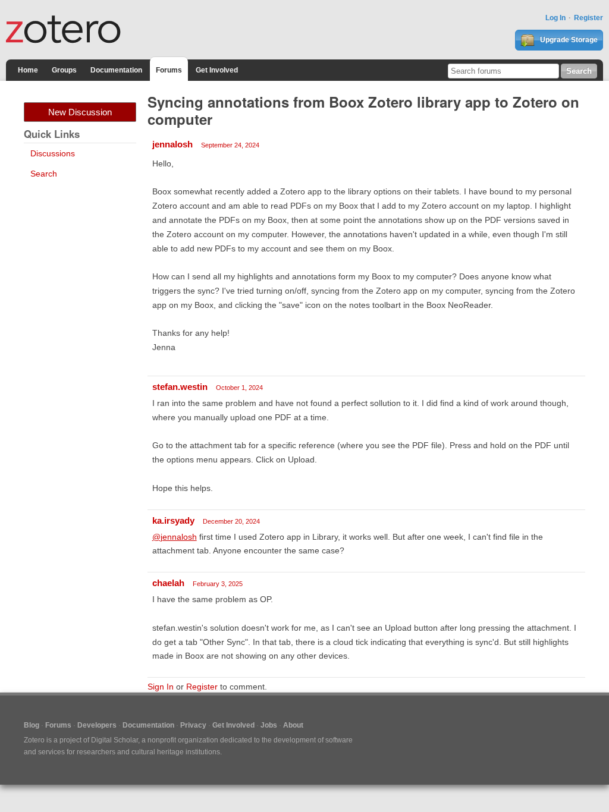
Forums (169, 70)
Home (28, 70)
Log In (555, 18)
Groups (64, 70)
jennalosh (172, 144)
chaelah (168, 583)
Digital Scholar (114, 740)
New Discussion (80, 112)
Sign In (160, 686)
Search (43, 173)
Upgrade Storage (568, 40)
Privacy (193, 725)
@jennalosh (174, 537)
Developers (97, 725)
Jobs (268, 725)
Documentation (116, 70)
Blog (31, 725)
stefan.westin (180, 387)
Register (588, 18)
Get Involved (217, 70)
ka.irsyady (173, 520)
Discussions (52, 153)
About (293, 725)
